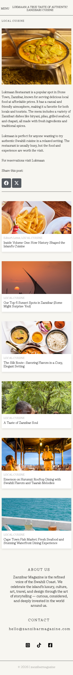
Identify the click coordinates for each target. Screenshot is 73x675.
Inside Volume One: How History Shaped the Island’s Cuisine (34, 244)
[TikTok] (39, 645)
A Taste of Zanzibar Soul (21, 423)
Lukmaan (38, 160)
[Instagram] (28, 645)
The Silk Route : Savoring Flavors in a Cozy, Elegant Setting (33, 364)
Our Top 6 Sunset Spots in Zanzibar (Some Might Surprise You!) (33, 304)
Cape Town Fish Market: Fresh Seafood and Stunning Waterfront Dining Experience (34, 541)
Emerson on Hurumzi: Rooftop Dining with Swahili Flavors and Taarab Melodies (32, 481)
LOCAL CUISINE (13, 20)
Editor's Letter (12, 238)
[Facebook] (50, 645)
